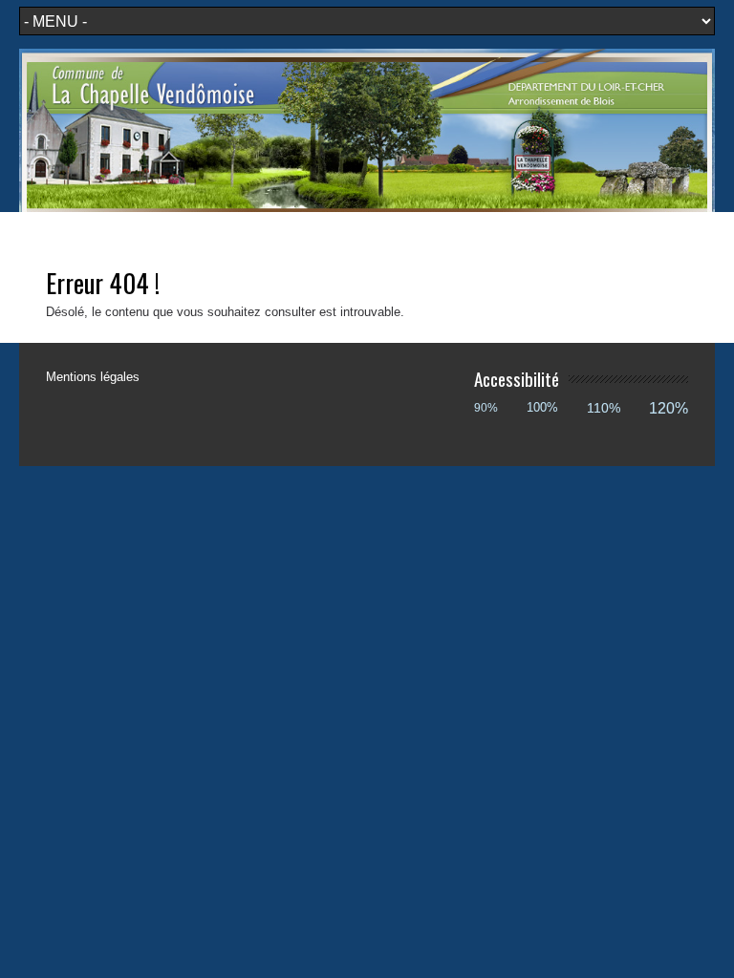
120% (668, 408)
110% (603, 407)
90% (486, 407)
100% (542, 407)
